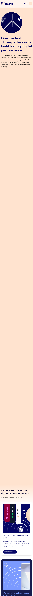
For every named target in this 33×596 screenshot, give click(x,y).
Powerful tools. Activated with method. (15, 537)
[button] (30, 3)
